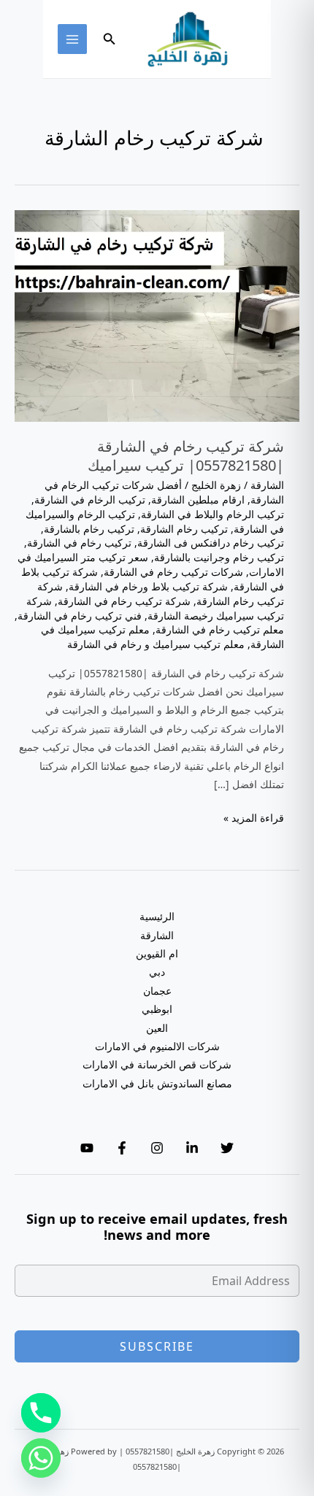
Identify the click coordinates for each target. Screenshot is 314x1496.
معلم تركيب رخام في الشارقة (220, 629)
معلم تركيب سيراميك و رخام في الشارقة (156, 644)
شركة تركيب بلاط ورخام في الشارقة (148, 586)
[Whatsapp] (41, 1458)
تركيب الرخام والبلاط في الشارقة (212, 514)
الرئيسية (157, 916)
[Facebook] (122, 1147)
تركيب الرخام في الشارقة (89, 499)
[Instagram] (157, 1147)
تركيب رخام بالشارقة (89, 529)
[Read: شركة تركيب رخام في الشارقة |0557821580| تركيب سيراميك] (157, 315)
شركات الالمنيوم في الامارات (157, 1046)
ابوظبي (157, 1009)
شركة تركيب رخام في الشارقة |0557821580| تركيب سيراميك (186, 455)
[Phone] (41, 1413)
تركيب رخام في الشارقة (79, 543)
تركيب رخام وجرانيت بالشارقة (219, 557)
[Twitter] (227, 1147)
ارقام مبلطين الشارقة (198, 499)
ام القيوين (157, 953)
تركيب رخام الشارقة (184, 529)
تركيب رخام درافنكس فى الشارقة (210, 543)
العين (157, 1028)
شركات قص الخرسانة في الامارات (157, 1064)
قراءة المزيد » (253, 818)
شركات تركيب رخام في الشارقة (173, 572)
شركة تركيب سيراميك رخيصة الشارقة (155, 608)
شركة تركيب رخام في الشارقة (124, 601)
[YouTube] (86, 1147)
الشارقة (267, 485)
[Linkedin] (192, 1147)
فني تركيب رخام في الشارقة (80, 615)
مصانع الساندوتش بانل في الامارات (157, 1083)
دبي (157, 972)
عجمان (157, 991)
